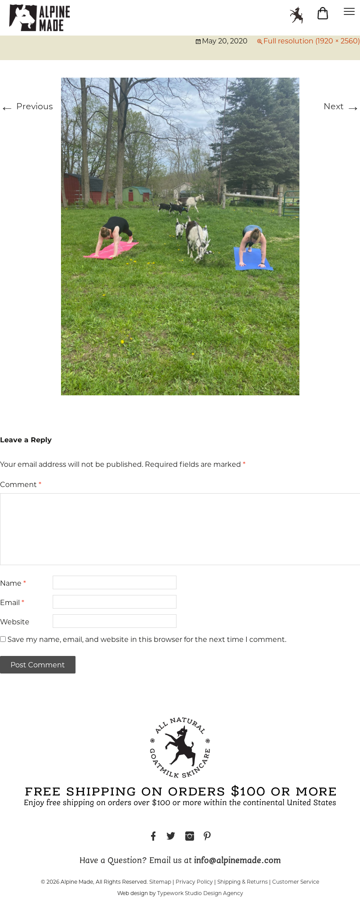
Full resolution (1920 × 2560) (311, 41)
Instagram (189, 837)
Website (14, 622)
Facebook (153, 837)
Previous (26, 106)
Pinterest (207, 837)
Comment (20, 484)
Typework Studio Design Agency (200, 893)
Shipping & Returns (242, 881)
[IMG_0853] (180, 235)
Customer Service (295, 881)
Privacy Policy (194, 881)
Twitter (170, 837)
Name (13, 583)
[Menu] (349, 11)
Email (12, 602)
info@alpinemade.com (237, 860)
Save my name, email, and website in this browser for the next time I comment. (146, 639)
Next (342, 106)
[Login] (301, 15)
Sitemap (160, 881)
